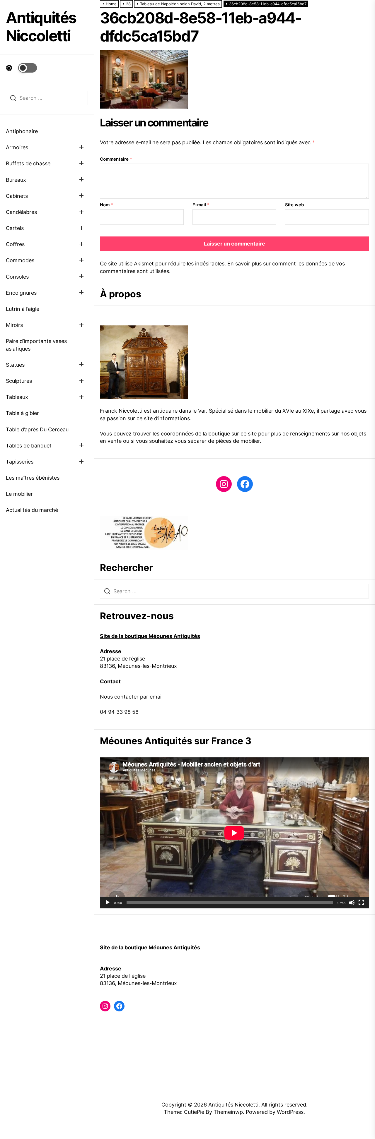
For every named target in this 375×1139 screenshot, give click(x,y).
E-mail (200, 204)
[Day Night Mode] (21, 68)
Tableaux (17, 397)
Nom (106, 204)
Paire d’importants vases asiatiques (36, 344)
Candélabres (21, 212)
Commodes (20, 260)
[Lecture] (107, 902)
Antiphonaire (22, 131)
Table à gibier (22, 413)
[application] (234, 832)
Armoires (17, 147)
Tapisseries (19, 462)
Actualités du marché (32, 510)
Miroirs (14, 325)
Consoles (17, 277)
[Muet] (352, 902)
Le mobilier (19, 494)
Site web (294, 204)
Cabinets (17, 196)
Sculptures (19, 381)
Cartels (15, 228)
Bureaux (16, 180)
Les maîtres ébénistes (32, 478)
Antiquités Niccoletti (41, 27)
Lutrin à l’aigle (22, 309)
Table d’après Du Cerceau (37, 429)
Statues (15, 365)
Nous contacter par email (131, 697)
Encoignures (21, 293)
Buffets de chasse (28, 163)
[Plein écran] (361, 902)
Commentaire (116, 159)
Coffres (15, 244)
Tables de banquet (29, 445)
